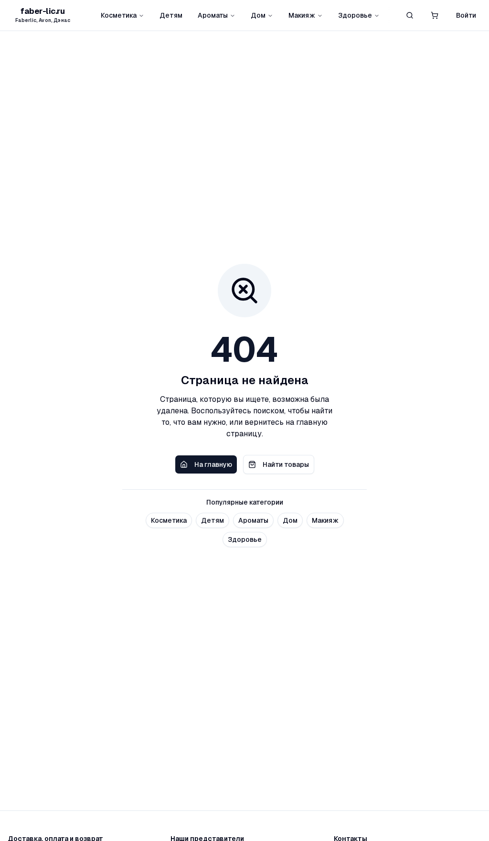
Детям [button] (212, 520)
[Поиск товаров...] (409, 15)
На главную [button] (213, 464)
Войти (466, 15)
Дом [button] (290, 520)
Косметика (119, 15)
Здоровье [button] (245, 539)
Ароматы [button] (253, 520)
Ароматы (213, 15)
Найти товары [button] (286, 464)
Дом (258, 15)
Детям (170, 15)
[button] (434, 15)
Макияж (301, 15)
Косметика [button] (169, 520)
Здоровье (355, 15)
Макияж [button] (325, 520)
